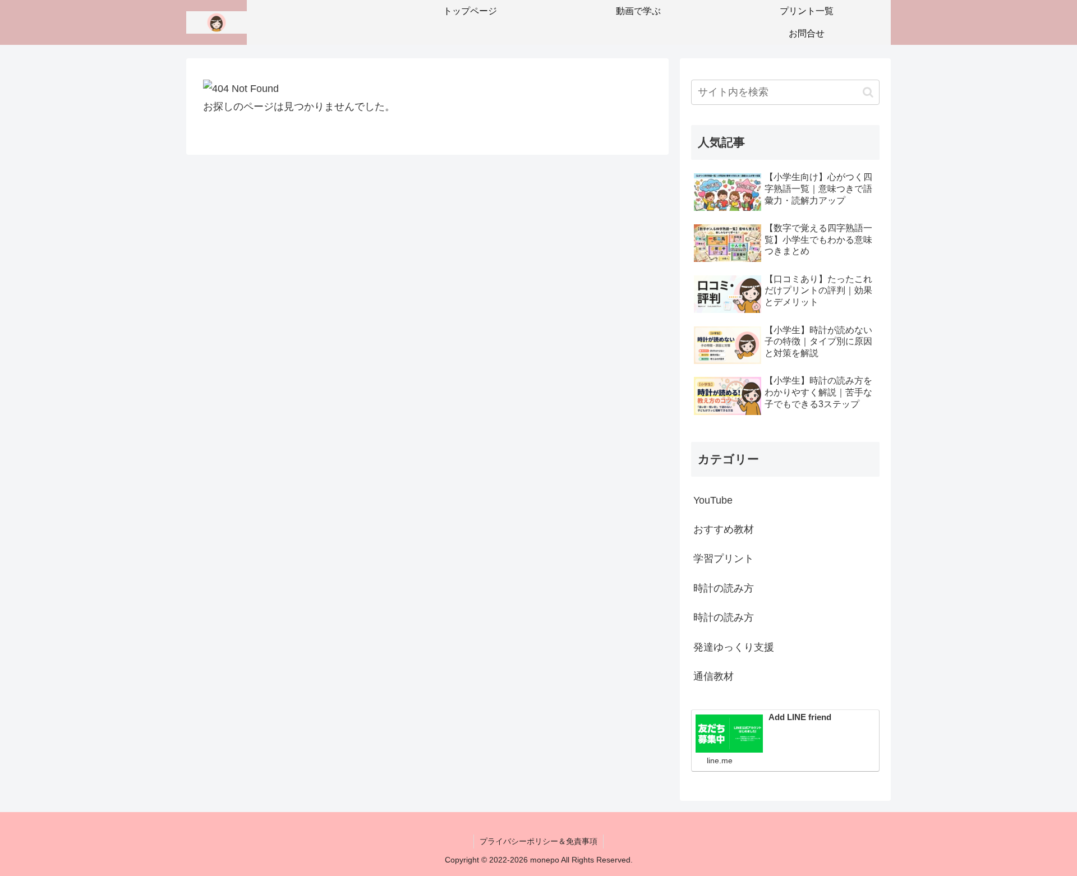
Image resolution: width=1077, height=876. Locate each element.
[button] (868, 92)
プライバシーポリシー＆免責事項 (538, 841)
